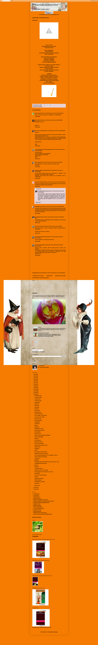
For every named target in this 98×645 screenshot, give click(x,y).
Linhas (39, 327)
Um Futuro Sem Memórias (40, 475)
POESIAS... (40, 106)
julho (36, 403)
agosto (36, 402)
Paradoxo (36, 466)
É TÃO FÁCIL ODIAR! (38, 443)
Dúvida (36, 425)
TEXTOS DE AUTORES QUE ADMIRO (41, 514)
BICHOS (36, 465)
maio (36, 407)
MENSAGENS (36, 505)
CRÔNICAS (35, 498)
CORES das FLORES (38, 478)
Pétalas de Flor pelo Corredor (41, 453)
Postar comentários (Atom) (42, 277)
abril (36, 408)
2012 (35, 489)
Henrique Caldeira (39, 170)
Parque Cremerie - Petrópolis (41, 470)
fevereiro (37, 412)
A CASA (35, 495)
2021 (35, 382)
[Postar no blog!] (47, 105)
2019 (35, 385)
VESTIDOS (36, 483)
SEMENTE (34, 293)
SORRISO (36, 438)
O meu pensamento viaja (41, 149)
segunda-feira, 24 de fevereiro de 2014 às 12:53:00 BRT (52, 130)
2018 (35, 387)
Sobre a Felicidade (38, 436)
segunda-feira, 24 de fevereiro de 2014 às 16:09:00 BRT (52, 182)
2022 (35, 380)
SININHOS (36, 460)
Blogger (56, 631)
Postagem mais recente (38, 275)
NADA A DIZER (36, 506)
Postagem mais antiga (60, 275)
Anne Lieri (37, 182)
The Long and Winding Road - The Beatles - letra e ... (46, 455)
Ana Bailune (40, 191)
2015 (35, 392)
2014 (35, 394)
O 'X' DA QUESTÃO (37, 508)
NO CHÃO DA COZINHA (39, 481)
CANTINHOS (37, 422)
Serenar (36, 476)
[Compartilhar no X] (48, 105)
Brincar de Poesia (38, 441)
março (36, 410)
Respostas (38, 188)
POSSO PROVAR (38, 420)
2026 (35, 374)
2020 (35, 384)
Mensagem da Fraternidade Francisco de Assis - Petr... (46, 461)
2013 (35, 487)
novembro (37, 397)
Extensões (36, 427)
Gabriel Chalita (37, 480)
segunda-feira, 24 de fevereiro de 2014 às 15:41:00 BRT (49, 162)
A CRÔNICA (37, 423)
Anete (36, 226)
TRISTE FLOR (37, 446)
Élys (36, 162)
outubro (37, 399)
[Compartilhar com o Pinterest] (50, 105)
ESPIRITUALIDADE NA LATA (39, 499)
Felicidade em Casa (38, 428)
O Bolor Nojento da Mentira (40, 456)
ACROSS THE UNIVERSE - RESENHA (42, 435)
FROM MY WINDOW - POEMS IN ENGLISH (42, 501)
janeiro (36, 485)
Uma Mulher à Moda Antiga (40, 451)
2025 (35, 376)
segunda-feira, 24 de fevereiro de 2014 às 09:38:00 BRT (50, 113)
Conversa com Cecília (39, 417)
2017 (35, 389)
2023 (35, 379)
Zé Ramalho (37, 473)
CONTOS (35, 496)
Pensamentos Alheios (39, 430)
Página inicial (49, 275)
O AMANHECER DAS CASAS (40, 463)
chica (36, 113)
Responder (37, 116)
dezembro (37, 395)
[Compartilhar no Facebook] (49, 105)
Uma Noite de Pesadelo (43, 333)
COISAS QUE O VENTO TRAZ (40, 445)
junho (36, 405)
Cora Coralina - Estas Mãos (40, 415)
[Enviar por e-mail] (46, 105)
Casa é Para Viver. (38, 413)
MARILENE (37, 206)
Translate (42, 351)
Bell (36, 120)
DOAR (35, 450)
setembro (37, 400)
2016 (35, 390)
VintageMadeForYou (54, 14)
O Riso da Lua (37, 433)
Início (34, 360)
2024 (35, 377)
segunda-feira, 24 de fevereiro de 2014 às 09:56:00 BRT (50, 120)
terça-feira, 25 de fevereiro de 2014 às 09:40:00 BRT (50, 226)
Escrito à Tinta (37, 418)
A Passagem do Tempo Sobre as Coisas (43, 471)
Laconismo (37, 458)
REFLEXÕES (36, 511)
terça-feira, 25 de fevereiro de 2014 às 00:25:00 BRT (52, 206)
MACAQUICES (37, 431)
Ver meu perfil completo (43, 367)
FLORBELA (36, 448)
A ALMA (35, 493)
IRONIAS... (35, 504)
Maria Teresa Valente (40, 236)
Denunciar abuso (36, 517)
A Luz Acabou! (37, 440)
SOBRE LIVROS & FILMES (39, 512)
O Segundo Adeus (38, 468)
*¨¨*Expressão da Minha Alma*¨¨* (46, 5)
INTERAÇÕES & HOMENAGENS (40, 502)
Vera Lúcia (37, 130)
